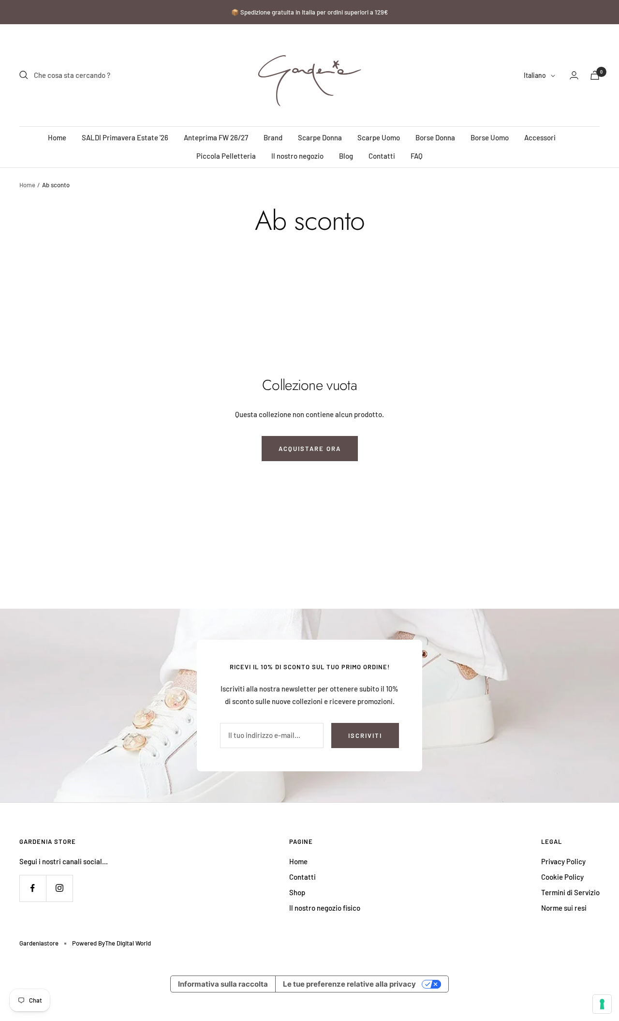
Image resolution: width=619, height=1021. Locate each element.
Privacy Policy (563, 861)
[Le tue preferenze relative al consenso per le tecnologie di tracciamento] (602, 1004)
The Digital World (128, 943)
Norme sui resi (564, 907)
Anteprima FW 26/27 (216, 137)
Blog (346, 155)
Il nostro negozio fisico (324, 907)
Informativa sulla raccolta (223, 984)
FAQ (417, 155)
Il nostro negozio (297, 155)
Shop (297, 892)
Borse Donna (435, 137)
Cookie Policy (562, 876)
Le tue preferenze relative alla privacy (349, 984)
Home (57, 137)
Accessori (540, 137)
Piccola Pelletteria (226, 155)
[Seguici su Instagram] (59, 888)
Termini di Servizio (570, 892)
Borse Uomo (490, 137)
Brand (273, 137)
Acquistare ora (310, 448)
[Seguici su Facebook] (32, 888)
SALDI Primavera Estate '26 (125, 137)
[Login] (574, 75)
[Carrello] (595, 75)
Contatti (381, 155)
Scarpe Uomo (378, 137)
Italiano (535, 75)
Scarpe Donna (320, 137)
